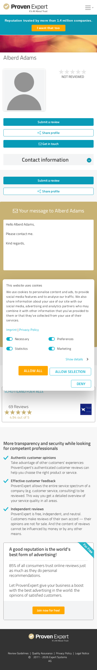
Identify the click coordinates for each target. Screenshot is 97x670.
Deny (81, 383)
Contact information (45, 159)
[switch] (51, 339)
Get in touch (50, 144)
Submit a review (49, 122)
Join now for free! (48, 610)
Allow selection (70, 371)
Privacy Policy (29, 329)
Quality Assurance (42, 653)
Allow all (33, 370)
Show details (74, 359)
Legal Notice (82, 653)
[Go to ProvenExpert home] (25, 8)
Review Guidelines (18, 653)
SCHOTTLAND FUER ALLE (24, 391)
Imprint (11, 329)
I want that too (48, 28)
